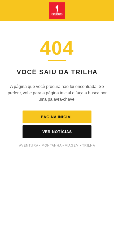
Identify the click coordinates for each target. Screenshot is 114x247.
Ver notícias (57, 132)
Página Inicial (57, 117)
